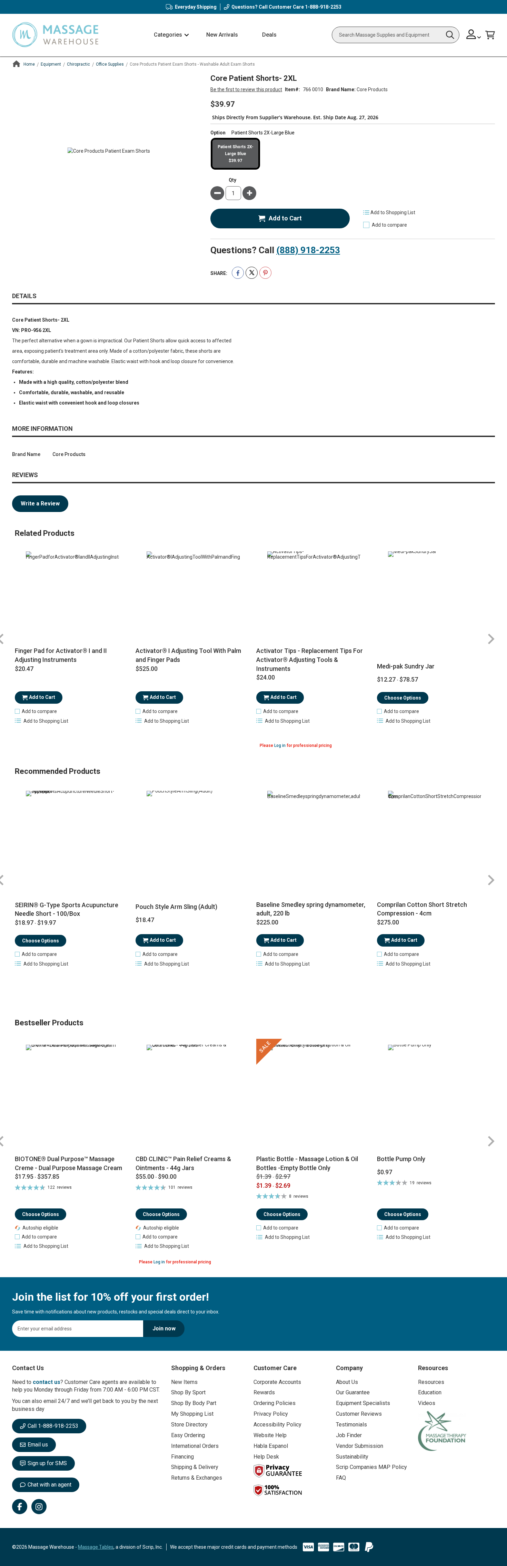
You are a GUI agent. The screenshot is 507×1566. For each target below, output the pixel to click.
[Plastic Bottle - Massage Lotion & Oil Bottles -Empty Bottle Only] (314, 1097)
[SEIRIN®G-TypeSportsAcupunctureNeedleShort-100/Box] (72, 837)
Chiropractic (78, 64)
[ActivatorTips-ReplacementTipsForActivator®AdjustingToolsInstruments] (314, 598)
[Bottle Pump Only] (435, 1097)
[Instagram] (39, 1506)
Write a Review (40, 503)
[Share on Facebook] (238, 273)
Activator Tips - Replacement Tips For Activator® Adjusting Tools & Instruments (309, 659)
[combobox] (395, 35)
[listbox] (352, 154)
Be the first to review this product (246, 89)
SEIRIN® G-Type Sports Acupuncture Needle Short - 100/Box (66, 909)
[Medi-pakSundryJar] (435, 598)
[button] (473, 35)
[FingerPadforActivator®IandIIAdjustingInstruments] (72, 598)
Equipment (51, 64)
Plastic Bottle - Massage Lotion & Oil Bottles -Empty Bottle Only (307, 1163)
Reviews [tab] (25, 474)
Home (29, 64)
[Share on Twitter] (252, 273)
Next (491, 639)
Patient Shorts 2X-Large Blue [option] (236, 153)
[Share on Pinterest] (265, 273)
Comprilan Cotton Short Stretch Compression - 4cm (422, 909)
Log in (280, 745)
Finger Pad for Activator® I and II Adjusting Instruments (61, 655)
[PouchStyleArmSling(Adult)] (193, 837)
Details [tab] (24, 296)
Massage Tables (95, 1547)
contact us (46, 1382)
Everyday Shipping (196, 7)
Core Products (372, 89)
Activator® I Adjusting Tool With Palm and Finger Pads (188, 655)
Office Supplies (110, 64)
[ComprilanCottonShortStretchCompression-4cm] (435, 837)
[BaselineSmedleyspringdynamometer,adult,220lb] (314, 837)
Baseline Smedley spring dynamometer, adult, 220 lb (310, 909)
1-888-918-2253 (323, 7)
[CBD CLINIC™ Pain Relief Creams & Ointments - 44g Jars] (193, 1097)
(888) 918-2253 (308, 250)
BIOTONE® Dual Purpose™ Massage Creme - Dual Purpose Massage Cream (68, 1163)
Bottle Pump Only (401, 1158)
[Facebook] (19, 1506)
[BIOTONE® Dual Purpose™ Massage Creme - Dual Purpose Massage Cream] (72, 1097)
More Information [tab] (42, 428)
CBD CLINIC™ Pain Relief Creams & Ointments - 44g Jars (183, 1163)
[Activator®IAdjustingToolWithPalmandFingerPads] (193, 598)
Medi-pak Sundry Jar (406, 666)
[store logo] (55, 35)
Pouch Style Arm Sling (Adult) (176, 906)
